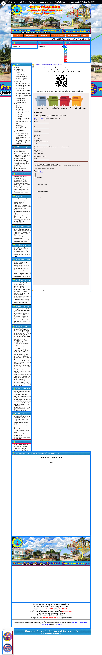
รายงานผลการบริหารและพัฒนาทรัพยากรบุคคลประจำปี (22, 272)
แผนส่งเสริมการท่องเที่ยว (21, 192)
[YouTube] (77, 60)
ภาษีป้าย (16, 253)
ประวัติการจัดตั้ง (20, 71)
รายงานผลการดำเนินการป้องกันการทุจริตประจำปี (21, 381)
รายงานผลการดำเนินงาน (21, 241)
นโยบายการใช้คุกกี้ (19, 158)
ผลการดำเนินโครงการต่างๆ (21, 153)
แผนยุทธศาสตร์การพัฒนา (21, 176)
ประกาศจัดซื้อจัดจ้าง (19, 288)
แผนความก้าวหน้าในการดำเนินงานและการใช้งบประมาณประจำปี (21, 202)
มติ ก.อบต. (19, 125)
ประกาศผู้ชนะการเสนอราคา (22, 289)
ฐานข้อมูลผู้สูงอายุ (21, 102)
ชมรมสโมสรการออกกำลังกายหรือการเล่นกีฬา (23, 96)
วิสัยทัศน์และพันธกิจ (21, 76)
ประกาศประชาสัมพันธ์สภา (21, 450)
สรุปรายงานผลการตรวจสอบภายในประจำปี (22, 437)
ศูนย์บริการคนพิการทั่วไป (21, 168)
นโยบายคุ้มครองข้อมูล (20, 160)
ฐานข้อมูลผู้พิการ (20, 100)
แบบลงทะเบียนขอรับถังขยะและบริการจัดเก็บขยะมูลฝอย (48, 64)
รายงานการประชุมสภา (20, 448)
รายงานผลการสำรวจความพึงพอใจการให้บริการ (22, 220)
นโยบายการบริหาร (21, 80)
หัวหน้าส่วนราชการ (23, 111)
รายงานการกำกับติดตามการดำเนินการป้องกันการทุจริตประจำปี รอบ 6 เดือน (22, 378)
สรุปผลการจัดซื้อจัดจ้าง (20, 302)
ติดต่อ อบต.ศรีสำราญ (22, 133)
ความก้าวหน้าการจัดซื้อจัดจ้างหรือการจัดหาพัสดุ (22, 297)
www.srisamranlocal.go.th (50, 617)
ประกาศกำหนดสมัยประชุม (21, 444)
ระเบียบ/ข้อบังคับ (73, 35)
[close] (2, 628)
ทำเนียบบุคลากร (58, 35)
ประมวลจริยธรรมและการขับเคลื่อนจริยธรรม (22, 392)
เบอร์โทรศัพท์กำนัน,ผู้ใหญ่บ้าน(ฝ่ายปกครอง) (23, 141)
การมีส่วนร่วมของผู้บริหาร (21, 354)
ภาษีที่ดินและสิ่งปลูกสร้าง (21, 251)
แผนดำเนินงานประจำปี (20, 199)
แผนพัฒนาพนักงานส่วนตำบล (22, 276)
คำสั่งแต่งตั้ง (17, 429)
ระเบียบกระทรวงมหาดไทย (23, 121)
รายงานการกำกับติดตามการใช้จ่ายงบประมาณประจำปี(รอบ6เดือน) (22, 234)
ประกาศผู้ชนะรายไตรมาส (21, 291)
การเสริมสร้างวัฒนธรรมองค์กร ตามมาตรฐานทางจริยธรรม (22, 371)
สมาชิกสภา (19, 107)
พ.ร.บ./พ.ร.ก (19, 123)
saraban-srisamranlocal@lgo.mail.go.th (54, 613)
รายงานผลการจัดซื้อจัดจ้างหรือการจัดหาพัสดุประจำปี (21, 300)
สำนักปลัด (20, 113)
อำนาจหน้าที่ (19, 72)
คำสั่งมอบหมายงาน (19, 151)
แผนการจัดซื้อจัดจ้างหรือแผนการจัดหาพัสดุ (21, 283)
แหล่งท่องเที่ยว (20, 88)
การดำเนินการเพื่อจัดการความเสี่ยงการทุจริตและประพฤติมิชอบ (22, 367)
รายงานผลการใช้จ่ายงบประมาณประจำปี (20, 237)
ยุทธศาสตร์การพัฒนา (22, 78)
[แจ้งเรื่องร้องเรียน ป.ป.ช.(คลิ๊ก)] (7, 641)
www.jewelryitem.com (34, 622)
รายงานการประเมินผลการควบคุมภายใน (21, 434)
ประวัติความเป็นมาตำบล (23, 83)
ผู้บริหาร (18, 105)
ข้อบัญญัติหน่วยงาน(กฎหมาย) (20, 129)
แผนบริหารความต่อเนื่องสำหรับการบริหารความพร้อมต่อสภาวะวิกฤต (22, 185)
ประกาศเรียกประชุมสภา (20, 446)
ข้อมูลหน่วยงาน (30, 35)
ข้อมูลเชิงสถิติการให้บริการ (21, 218)
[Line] (77, 49)
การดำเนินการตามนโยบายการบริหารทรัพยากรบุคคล (21, 266)
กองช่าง (20, 116)
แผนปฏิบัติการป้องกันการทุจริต (22, 374)
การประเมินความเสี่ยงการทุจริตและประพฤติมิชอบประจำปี (22, 358)
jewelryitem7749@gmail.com (79, 622)
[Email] (77, 54)
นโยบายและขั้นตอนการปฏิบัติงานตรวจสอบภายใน (22, 417)
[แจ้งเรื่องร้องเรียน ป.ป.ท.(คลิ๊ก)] (7, 653)
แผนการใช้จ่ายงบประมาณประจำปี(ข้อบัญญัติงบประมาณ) (22, 229)
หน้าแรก (18, 35)
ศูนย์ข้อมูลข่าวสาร (19, 170)
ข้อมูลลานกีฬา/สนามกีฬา (23, 93)
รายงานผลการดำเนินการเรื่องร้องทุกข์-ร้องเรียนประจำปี (22, 156)
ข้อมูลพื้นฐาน (44, 35)
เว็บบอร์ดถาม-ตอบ (21, 135)
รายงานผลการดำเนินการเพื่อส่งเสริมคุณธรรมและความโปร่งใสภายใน (22, 404)
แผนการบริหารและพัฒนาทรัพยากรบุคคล (21, 263)
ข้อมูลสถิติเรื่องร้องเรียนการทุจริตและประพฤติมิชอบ (21, 317)
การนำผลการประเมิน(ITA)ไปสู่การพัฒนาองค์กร (22, 384)
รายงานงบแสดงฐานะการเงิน (22, 240)
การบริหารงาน (39, 290)
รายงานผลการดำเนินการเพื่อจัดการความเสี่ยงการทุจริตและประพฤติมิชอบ (22, 362)
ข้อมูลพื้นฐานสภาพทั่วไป (23, 85)
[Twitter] (77, 51)
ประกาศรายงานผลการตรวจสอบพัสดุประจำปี (21, 294)
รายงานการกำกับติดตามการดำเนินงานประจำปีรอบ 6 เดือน (22, 206)
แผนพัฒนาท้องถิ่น (19, 178)
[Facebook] (77, 46)
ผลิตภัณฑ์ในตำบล (21, 87)
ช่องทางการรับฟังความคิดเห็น (22, 320)
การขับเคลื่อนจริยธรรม (20, 394)
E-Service (45, 290)
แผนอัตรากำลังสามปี (19, 275)
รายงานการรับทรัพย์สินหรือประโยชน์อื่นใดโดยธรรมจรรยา (21, 351)
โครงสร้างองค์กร (21, 74)
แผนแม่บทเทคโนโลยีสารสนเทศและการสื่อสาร (21, 181)
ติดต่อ (84, 35)
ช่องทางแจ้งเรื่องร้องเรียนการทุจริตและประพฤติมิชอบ (22, 314)
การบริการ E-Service (20, 223)
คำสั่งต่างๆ (17, 150)
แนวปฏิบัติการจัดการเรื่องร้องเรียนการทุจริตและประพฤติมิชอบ (22, 310)
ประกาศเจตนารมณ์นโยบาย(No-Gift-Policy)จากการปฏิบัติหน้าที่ (21, 341)
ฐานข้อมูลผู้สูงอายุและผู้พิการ (22, 162)
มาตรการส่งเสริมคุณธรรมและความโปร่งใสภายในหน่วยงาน (22, 400)
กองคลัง (20, 114)
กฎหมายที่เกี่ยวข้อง (21, 127)
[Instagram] (77, 57)
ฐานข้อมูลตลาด (20, 98)
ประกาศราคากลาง (19, 286)
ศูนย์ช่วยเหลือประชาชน (20, 167)
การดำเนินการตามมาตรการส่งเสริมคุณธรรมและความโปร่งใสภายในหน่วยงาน (22, 409)
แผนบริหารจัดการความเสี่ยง (22, 188)
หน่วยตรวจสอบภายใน (24, 118)
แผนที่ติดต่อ (19, 143)
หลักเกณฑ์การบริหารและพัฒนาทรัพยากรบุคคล (21, 269)
